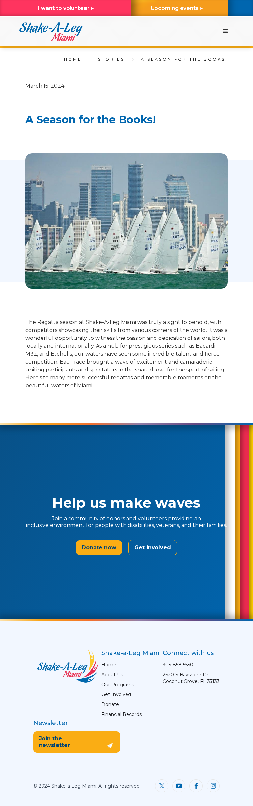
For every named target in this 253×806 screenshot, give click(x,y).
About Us (112, 675)
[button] (225, 31)
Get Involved (116, 694)
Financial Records (121, 714)
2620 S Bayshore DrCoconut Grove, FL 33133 (191, 678)
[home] (51, 31)
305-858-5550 (178, 665)
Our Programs (117, 685)
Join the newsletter (54, 741)
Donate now (99, 547)
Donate (110, 704)
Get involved (152, 547)
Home (108, 665)
